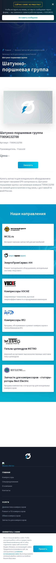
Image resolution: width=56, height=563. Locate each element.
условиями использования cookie (13, 552)
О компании (7, 486)
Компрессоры (8, 477)
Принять (43, 548)
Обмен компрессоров (11, 515)
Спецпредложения (10, 481)
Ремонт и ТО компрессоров (13, 511)
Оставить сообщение (28, 17)
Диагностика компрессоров (14, 507)
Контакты (6, 490)
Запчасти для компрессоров (14, 520)
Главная (8, 50)
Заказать (28, 165)
